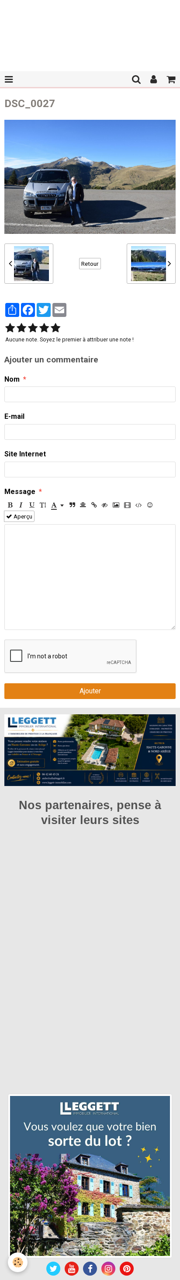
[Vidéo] (127, 505)
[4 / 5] (44, 328)
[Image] (116, 505)
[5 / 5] (55, 328)
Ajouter (90, 691)
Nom (12, 379)
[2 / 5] (21, 328)
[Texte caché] (105, 505)
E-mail (14, 416)
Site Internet (25, 454)
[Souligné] (32, 505)
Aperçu (22, 516)
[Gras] (10, 505)
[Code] (139, 505)
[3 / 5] (33, 328)
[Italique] (21, 505)
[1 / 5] (10, 328)
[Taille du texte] (42, 505)
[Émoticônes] (150, 505)
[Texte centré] (83, 505)
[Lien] (94, 505)
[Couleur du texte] (57, 505)
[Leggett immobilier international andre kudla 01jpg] (90, 1175)
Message (19, 491)
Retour (90, 263)
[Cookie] (18, 1262)
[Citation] (72, 505)
